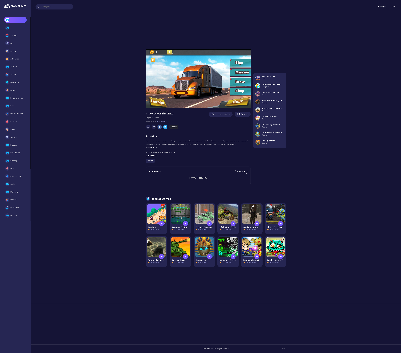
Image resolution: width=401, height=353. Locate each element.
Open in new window (222, 114)
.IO (11, 27)
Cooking (13, 137)
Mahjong (14, 192)
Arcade (13, 74)
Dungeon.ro (201, 260)
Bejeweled (14, 82)
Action (13, 51)
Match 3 (13, 200)
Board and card (16, 98)
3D (11, 43)
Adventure (14, 59)
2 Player (13, 35)
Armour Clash (178, 260)
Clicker (13, 129)
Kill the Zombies (274, 227)
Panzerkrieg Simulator (158, 260)
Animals (13, 67)
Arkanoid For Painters (182, 227)
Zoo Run (152, 227)
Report (174, 127)
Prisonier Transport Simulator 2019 (212, 227)
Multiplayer (14, 207)
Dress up (13, 145)
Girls (12, 168)
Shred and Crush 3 (228, 260)
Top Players (382, 7)
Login (393, 7)
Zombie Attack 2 (275, 260)
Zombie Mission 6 (251, 260)
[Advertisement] (216, 28)
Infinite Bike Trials (228, 227)
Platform (13, 215)
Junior (12, 184)
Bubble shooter (16, 113)
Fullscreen (245, 114)
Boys (12, 106)
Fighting (13, 160)
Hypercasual (15, 176)
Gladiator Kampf (251, 227)
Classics (13, 121)
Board (12, 90)
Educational (15, 153)
